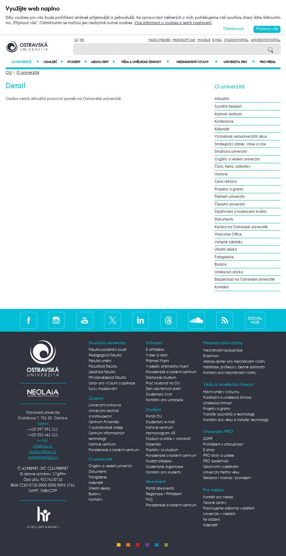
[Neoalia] (43, 393)
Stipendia (153, 444)
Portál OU (154, 416)
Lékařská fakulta (102, 372)
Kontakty (221, 287)
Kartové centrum (228, 114)
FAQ (149, 499)
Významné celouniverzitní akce (240, 136)
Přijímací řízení (157, 361)
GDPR (207, 439)
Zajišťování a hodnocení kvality (240, 212)
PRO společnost (216, 461)
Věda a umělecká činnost (145, 62)
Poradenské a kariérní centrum (114, 450)
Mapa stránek (160, 40)
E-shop (208, 450)
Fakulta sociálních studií (107, 350)
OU (9, 73)
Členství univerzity (229, 204)
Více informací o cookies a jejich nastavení (172, 23)
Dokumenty (224, 219)
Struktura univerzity (230, 151)
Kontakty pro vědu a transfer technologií (235, 420)
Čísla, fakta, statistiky (232, 166)
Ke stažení (211, 519)
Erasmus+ (211, 356)
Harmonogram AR (160, 433)
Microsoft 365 (184, 40)
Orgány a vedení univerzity (237, 159)
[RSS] (224, 320)
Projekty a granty (228, 189)
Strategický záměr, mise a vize (240, 144)
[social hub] (255, 320)
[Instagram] (56, 320)
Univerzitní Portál (265, 40)
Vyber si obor (157, 355)
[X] (112, 320)
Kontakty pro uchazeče (164, 400)
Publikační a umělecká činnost (227, 397)
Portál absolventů (160, 488)
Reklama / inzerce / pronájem (227, 478)
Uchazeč (53, 62)
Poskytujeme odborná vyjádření (228, 508)
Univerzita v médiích (219, 514)
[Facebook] (28, 320)
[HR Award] (43, 517)
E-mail (217, 40)
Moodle (203, 40)
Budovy (220, 264)
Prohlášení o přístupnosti (223, 444)
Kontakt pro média (218, 497)
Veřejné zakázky (228, 242)
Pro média (268, 62)
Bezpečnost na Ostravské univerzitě (244, 279)
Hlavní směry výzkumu (221, 392)
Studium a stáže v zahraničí (168, 439)
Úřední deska (225, 249)
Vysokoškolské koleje (106, 427)
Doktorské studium (161, 378)
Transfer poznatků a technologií (228, 414)
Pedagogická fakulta (105, 355)
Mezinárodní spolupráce (222, 350)
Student (76, 62)
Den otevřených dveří (163, 389)
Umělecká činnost (217, 403)
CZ (76, 40)
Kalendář (221, 129)
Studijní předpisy (159, 461)
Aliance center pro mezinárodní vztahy (234, 361)
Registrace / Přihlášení (164, 494)
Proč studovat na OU (163, 383)
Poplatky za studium (162, 450)
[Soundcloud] (196, 320)
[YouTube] (84, 320)
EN (82, 40)
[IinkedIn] (140, 320)
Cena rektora (225, 181)
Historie (221, 174)
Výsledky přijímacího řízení (167, 366)
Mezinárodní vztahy (196, 62)
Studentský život (159, 394)
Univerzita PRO (239, 62)
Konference (223, 121)
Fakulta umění (100, 361)
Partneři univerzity (229, 196)
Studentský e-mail (160, 422)
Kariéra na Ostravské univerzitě (241, 227)
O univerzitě (25, 62)
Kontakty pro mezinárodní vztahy (229, 373)
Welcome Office (228, 234)
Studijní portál (236, 40)
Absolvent (103, 62)
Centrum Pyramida (104, 422)
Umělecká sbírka (228, 272)
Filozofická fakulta (103, 366)
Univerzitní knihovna (105, 405)
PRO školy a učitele (218, 455)
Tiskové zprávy (215, 503)
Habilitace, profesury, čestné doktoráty (234, 367)
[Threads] (168, 320)
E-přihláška (155, 350)
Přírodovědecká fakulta (107, 378)
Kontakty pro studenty (163, 472)
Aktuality (221, 99)
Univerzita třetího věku (221, 472)
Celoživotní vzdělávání (220, 467)
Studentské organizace (164, 467)
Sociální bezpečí (228, 106)
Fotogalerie (224, 257)
